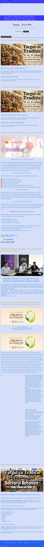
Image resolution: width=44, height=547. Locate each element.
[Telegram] (38, 1)
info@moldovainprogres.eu (7, 2)
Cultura (28, 17)
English (2, 545)
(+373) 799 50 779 (4, 0)
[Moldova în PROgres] (22, 9)
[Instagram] (35, 1)
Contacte (34, 19)
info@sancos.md (13, 235)
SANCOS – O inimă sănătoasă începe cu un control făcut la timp (22, 133)
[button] (41, 16)
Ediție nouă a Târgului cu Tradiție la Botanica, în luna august (20, 464)
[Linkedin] (37, 1)
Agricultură (31, 16)
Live (21, 19)
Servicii (24, 19)
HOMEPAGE (26, 31)
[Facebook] (33, 1)
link (36, 419)
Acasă (5, 16)
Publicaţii (29, 19)
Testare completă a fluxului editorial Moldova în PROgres (19, 40)
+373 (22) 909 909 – (5, 235)
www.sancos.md (7, 242)
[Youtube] (42, 1)
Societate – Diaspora (8, 17)
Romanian (6, 545)
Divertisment (6, 19)
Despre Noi (10, 16)
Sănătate (24, 17)
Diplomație (15, 16)
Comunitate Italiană (14, 19)
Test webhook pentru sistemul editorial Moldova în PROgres (20, 87)
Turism (32, 17)
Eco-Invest (25, 16)
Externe (20, 16)
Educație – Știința (17, 17)
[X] (40, 1)
